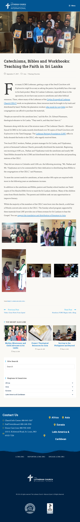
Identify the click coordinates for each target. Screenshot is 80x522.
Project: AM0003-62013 (13, 301)
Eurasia (8, 391)
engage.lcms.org (56, 457)
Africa (8, 383)
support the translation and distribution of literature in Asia (41, 215)
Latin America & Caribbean (15, 394)
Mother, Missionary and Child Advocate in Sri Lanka (15, 345)
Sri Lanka (22, 301)
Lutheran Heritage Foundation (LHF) (51, 133)
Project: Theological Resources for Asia (40, 344)
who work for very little (55, 107)
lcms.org (20, 457)
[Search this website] (40, 366)
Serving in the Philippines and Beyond (64, 344)
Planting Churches (34, 74)
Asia (24, 74)
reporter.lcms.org (36, 457)
